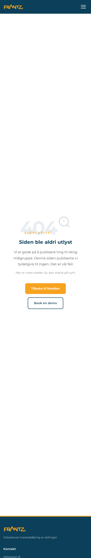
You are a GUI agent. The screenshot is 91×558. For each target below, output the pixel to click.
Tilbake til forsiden (45, 288)
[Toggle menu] (83, 6)
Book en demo (45, 303)
